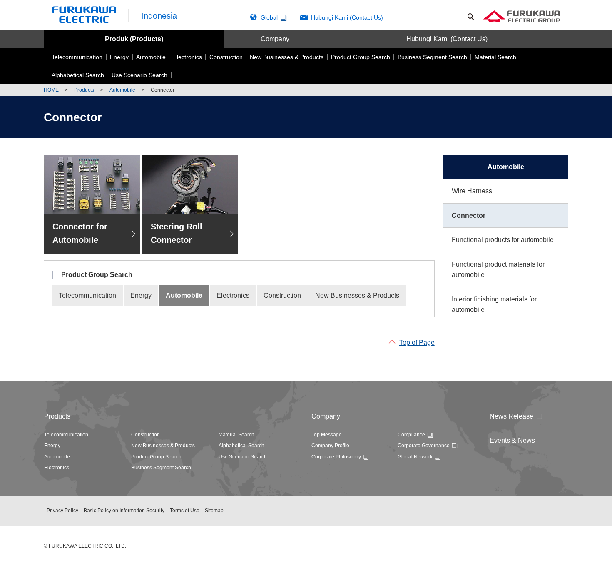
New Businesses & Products (357, 295)
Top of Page (417, 342)
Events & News (512, 440)
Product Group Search (156, 457)
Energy (141, 295)
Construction (282, 295)
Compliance (411, 435)
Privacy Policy (62, 510)
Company (275, 38)
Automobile (122, 90)
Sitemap (214, 510)
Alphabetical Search (241, 445)
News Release (511, 416)
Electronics (232, 295)
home (51, 90)
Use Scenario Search (243, 457)
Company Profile (330, 445)
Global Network (415, 457)
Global (269, 17)
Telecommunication (87, 295)
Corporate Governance (424, 445)
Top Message (326, 435)
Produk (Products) (134, 38)
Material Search (236, 435)
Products (84, 90)
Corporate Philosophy (336, 457)
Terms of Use (184, 510)
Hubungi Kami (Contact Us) (347, 17)
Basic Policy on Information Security (124, 510)
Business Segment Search (161, 468)
